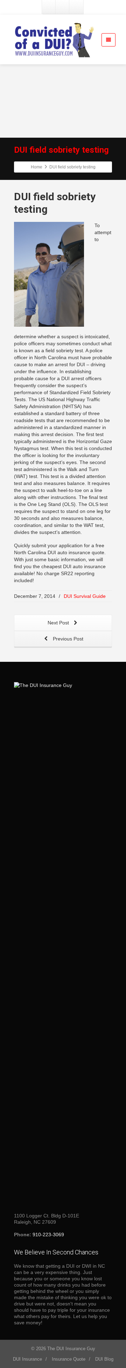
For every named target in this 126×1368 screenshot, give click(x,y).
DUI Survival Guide (85, 596)
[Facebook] (49, 7)
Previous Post (67, 639)
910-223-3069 (48, 1234)
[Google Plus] (76, 7)
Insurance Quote (68, 1359)
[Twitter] (63, 7)
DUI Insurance (27, 1359)
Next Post (59, 622)
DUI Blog (104, 1359)
